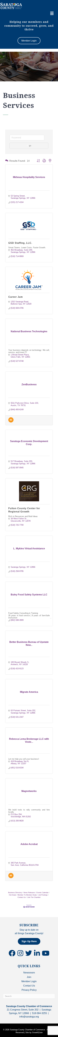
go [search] (30, 145)
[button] (6, 161)
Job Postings (43, 895)
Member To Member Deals (27, 895)
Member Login (29, 981)
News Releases (29, 892)
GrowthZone (37, 1032)
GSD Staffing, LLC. (20, 243)
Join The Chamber (34, 897)
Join (29, 977)
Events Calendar (42, 892)
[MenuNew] (52, 13)
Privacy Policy (29, 990)
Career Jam (15, 297)
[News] (11, 422)
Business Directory (15, 892)
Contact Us (29, 985)
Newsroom (29, 972)
